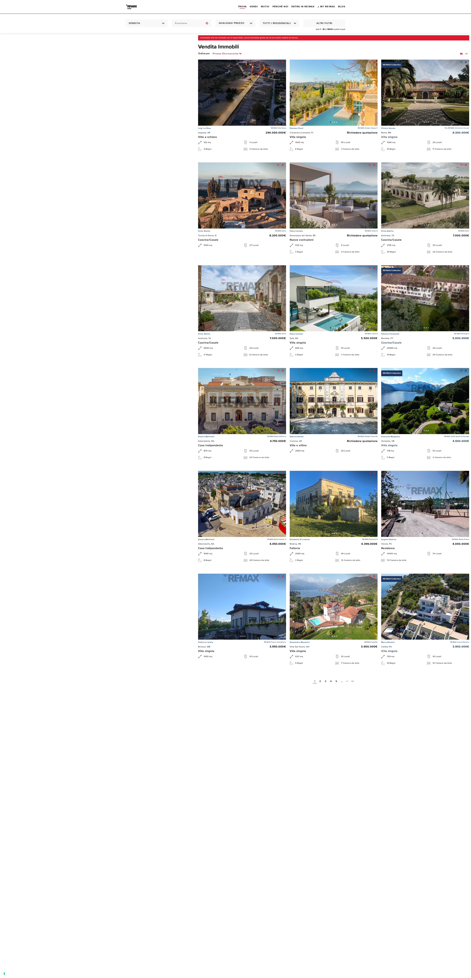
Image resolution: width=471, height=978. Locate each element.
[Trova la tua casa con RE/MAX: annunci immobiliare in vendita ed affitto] (134, 7)
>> (352, 681)
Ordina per (204, 53)
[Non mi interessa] (283, 62)
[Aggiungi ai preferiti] (278, 62)
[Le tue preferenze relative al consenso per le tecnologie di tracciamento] (4, 973)
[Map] (97, 505)
